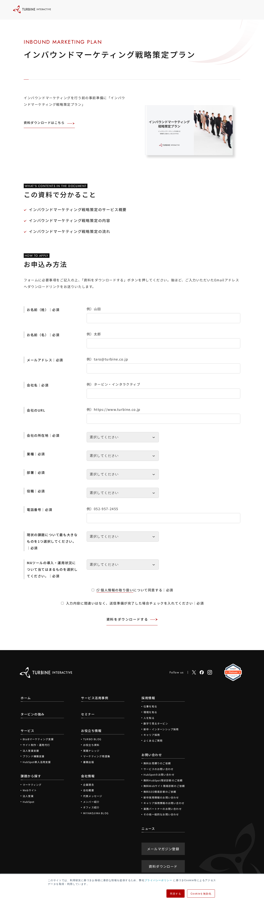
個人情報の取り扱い (117, 589)
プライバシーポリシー (158, 880)
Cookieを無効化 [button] (201, 893)
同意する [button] (175, 893)
